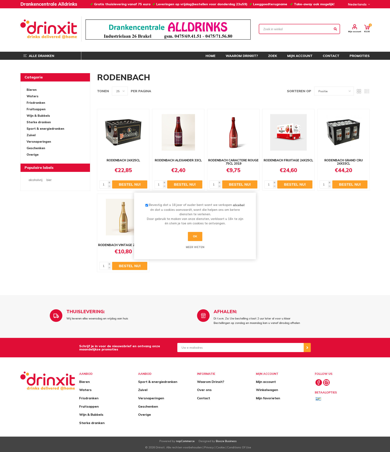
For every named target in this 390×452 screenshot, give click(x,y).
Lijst (367, 91)
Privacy (209, 447)
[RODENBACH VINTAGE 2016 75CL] (123, 217)
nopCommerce (185, 441)
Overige (33, 154)
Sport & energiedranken (45, 129)
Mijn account (354, 31)
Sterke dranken (39, 122)
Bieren (32, 90)
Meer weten (195, 247)
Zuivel (31, 135)
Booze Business (226, 441)
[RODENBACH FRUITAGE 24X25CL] (288, 132)
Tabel (359, 91)
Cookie (220, 447)
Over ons (204, 390)
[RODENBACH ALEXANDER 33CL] (178, 132)
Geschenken (36, 148)
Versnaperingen (39, 142)
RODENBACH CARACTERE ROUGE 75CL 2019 (233, 162)
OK (195, 236)
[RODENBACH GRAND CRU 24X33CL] (343, 132)
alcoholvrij (35, 180)
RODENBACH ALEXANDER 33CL (178, 160)
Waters (32, 96)
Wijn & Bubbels (38, 116)
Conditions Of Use (239, 447)
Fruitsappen (36, 109)
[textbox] (299, 29)
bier (49, 180)
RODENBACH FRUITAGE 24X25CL (288, 160)
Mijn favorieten (268, 398)
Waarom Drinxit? (210, 382)
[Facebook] (318, 382)
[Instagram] (326, 382)
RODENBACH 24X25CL (123, 160)
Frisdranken (36, 103)
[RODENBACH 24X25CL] (123, 132)
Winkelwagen (267, 390)
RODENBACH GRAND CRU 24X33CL (343, 162)
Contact (203, 398)
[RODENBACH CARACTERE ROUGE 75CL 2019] (233, 132)
